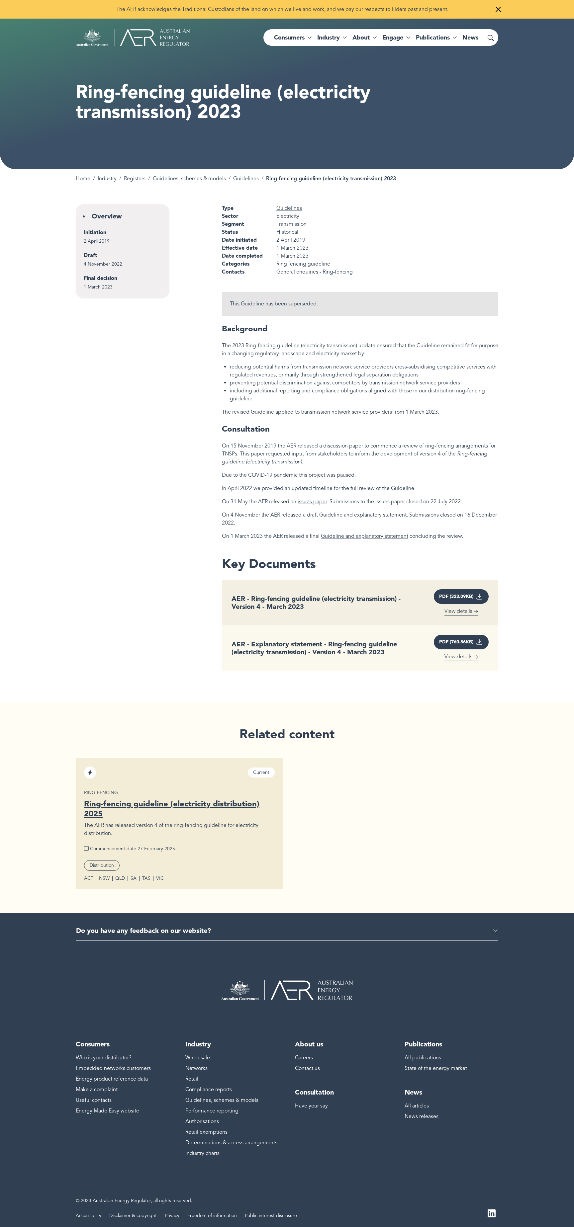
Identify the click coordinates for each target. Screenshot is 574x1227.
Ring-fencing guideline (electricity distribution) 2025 (171, 808)
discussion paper (343, 446)
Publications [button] (433, 37)
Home (83, 178)
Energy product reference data (112, 1079)
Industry (107, 178)
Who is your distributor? (104, 1057)
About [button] (361, 37)
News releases (421, 1116)
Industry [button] (328, 37)
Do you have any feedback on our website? (143, 931)
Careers (304, 1057)
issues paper (312, 501)
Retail (191, 1079)
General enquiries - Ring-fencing (314, 272)
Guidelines (246, 178)
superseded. (303, 303)
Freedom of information (212, 1215)
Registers (134, 178)
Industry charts (202, 1153)
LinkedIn (491, 1213)
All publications (423, 1057)
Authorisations (202, 1121)
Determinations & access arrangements (231, 1142)
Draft (90, 255)
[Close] (498, 9)
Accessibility (88, 1215)
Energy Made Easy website (107, 1110)
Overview (107, 216)
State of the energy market (436, 1068)
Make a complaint (97, 1089)
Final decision (100, 278)
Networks (196, 1068)
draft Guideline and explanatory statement (357, 515)
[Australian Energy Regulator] (133, 37)
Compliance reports (208, 1089)
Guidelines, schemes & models (189, 178)
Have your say (311, 1106)
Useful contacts (94, 1100)
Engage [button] (392, 37)
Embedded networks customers (113, 1068)
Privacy (172, 1215)
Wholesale (197, 1057)
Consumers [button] (289, 37)
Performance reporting (212, 1110)
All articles (417, 1106)
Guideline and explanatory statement (364, 536)
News (470, 37)
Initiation (95, 232)
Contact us (307, 1068)
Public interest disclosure (271, 1215)
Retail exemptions (206, 1132)
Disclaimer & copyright (133, 1215)
